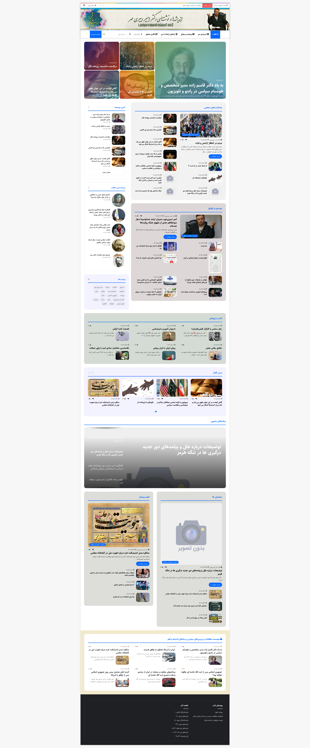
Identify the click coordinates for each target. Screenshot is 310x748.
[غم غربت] (215, 246)
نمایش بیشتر (106, 172)
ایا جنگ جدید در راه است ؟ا (197, 166)
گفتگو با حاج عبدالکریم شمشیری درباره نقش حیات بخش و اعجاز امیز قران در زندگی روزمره (99, 212)
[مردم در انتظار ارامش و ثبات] (101, 56)
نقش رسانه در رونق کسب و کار (197, 617)
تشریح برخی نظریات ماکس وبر (100, 255)
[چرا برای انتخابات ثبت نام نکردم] (142, 597)
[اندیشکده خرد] (155, 19)
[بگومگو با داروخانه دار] (215, 178)
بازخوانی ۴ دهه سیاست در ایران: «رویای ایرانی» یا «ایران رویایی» (148, 293)
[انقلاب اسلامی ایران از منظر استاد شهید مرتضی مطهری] (118, 245)
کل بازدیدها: (184, 736)
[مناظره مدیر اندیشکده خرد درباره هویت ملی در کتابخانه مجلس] (103, 388)
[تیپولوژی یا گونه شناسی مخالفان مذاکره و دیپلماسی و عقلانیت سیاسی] (170, 166)
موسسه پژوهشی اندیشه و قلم (213, 720)
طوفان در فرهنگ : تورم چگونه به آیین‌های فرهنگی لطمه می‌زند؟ (196, 281)
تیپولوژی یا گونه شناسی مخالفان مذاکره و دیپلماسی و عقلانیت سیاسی (149, 167)
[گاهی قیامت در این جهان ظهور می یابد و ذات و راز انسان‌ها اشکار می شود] (170, 142)
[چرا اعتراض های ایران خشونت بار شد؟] (170, 258)
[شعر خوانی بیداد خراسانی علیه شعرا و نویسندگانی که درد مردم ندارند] (118, 230)
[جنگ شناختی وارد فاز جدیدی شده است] (170, 191)
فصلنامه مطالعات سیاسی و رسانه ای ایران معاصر (208, 716)
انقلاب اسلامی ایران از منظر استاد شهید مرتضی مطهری (99, 241)
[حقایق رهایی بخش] (215, 355)
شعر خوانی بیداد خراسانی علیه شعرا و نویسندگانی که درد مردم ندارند (100, 227)
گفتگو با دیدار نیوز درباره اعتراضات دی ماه (149, 247)
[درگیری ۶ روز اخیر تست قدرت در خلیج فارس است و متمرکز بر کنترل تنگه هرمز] (170, 178)
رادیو (109, 299)
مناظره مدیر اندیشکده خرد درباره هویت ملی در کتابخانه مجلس (104, 404)
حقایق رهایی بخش (214, 348)
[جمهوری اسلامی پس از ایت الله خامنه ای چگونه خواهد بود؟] (215, 682)
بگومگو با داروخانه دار (199, 178)
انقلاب (103, 291)
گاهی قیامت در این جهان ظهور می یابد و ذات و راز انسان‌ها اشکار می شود (149, 143)
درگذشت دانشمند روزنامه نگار (152, 117)
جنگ (103, 295)
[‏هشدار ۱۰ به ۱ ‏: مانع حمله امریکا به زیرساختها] (137, 56)
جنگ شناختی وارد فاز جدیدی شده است (148, 191)
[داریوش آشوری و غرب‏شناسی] (168, 336)
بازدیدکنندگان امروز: (182, 720)
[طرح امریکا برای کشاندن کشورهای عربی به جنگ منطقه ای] (190, 70)
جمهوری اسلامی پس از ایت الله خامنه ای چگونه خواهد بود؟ (201, 673)
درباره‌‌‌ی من (202, 34)
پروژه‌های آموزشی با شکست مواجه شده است (194, 293)
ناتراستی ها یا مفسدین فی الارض (191, 5)
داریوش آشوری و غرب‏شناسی (163, 329)
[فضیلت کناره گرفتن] (122, 336)
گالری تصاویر (150, 34)
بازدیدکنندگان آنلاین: (182, 712)
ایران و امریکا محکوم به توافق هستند (159, 649)
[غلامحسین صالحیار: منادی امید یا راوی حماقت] (122, 355)
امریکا (107, 287)
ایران (96, 291)
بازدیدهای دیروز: (183, 724)
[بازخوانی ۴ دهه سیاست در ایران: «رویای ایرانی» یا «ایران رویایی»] (170, 292)
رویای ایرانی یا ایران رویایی (164, 348)
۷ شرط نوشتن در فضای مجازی (124, 584)
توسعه (122, 295)
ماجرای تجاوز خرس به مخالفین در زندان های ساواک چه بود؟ (100, 196)
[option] (155, 70)
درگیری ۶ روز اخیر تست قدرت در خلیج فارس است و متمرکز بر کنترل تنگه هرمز (149, 180)
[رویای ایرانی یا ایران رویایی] (168, 355)
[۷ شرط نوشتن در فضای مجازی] (142, 585)
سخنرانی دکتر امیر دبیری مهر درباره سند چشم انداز (190, 605)
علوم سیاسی (120, 304)
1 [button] (156, 411)
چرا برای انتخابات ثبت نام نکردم (123, 596)
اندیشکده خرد (112, 291)
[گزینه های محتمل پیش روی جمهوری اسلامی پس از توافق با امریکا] (122, 682)
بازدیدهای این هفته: (182, 728)
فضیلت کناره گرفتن (121, 329)
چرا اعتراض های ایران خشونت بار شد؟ (149, 258)
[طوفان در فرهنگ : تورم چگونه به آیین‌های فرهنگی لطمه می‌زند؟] (215, 280)
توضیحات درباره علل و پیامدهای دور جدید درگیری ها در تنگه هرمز (195, 192)
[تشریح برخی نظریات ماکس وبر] (118, 260)
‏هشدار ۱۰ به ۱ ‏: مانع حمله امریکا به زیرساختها (140, 64)
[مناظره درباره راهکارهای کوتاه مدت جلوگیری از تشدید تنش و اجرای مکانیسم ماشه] (142, 573)
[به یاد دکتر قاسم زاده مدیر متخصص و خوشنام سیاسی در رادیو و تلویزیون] (118, 117)
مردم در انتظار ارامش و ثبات (103, 66)
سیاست (96, 299)
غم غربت (204, 246)
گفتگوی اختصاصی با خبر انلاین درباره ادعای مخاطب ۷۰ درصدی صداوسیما (149, 281)
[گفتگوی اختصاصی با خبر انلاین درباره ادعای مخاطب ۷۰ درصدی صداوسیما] (170, 280)
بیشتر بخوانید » (215, 156)
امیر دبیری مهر (98, 287)
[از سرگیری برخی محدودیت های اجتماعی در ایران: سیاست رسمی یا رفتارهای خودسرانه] (137, 84)
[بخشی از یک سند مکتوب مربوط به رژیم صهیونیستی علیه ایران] (170, 154)
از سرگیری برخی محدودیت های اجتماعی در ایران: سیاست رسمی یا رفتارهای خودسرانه (137, 92)
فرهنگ (112, 304)
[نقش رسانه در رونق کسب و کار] (215, 618)
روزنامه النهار (219, 712)
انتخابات (122, 291)
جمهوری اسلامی (112, 295)
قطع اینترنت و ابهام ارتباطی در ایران (195, 258)
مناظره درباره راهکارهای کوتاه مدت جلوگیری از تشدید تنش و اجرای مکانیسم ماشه (112, 574)
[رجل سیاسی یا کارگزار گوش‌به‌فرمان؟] (101, 84)
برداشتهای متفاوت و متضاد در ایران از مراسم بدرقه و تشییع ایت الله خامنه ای (156, 673)
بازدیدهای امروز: (183, 716)
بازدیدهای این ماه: (182, 732)
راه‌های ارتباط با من (168, 34)
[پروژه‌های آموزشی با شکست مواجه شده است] (215, 292)
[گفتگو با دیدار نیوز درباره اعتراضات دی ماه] (170, 246)
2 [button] (154, 411)
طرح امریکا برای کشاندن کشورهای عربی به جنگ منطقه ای (190, 88)
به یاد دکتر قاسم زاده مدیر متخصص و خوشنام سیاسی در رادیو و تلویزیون (100, 117)
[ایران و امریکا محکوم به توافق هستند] (168, 657)
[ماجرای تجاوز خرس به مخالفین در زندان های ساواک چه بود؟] (118, 200)
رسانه (102, 299)
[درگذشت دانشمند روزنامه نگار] (170, 118)
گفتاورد (104, 304)
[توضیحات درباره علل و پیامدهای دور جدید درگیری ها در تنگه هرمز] (215, 191)
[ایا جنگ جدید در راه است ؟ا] (215, 166)
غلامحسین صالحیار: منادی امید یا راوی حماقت (109, 348)
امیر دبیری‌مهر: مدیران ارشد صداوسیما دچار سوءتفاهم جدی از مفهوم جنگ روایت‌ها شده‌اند (156, 222)
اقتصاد (114, 287)
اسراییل (122, 287)
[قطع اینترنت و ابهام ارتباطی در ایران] (215, 263)
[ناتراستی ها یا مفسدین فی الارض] (170, 130)
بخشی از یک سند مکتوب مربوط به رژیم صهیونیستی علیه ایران (148, 155)
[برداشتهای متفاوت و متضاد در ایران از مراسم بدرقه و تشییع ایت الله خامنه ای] (168, 682)
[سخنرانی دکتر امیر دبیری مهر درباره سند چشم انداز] (215, 606)
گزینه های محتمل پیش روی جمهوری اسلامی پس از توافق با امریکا (110, 673)
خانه (215, 34)
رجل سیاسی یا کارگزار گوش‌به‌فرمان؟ (107, 93)
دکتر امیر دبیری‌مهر (215, 140)
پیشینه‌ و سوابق (186, 34)
